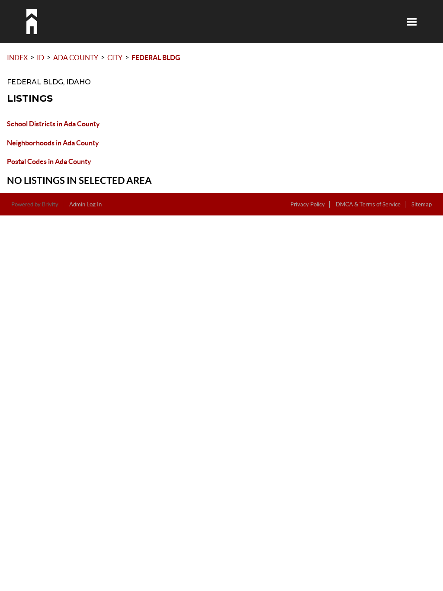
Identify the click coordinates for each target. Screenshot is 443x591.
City (114, 57)
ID (40, 57)
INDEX (17, 57)
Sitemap (421, 204)
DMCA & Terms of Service (368, 204)
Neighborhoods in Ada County (53, 143)
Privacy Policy (307, 204)
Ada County (75, 57)
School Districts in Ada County (53, 124)
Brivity (50, 204)
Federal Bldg (156, 57)
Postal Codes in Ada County (49, 161)
